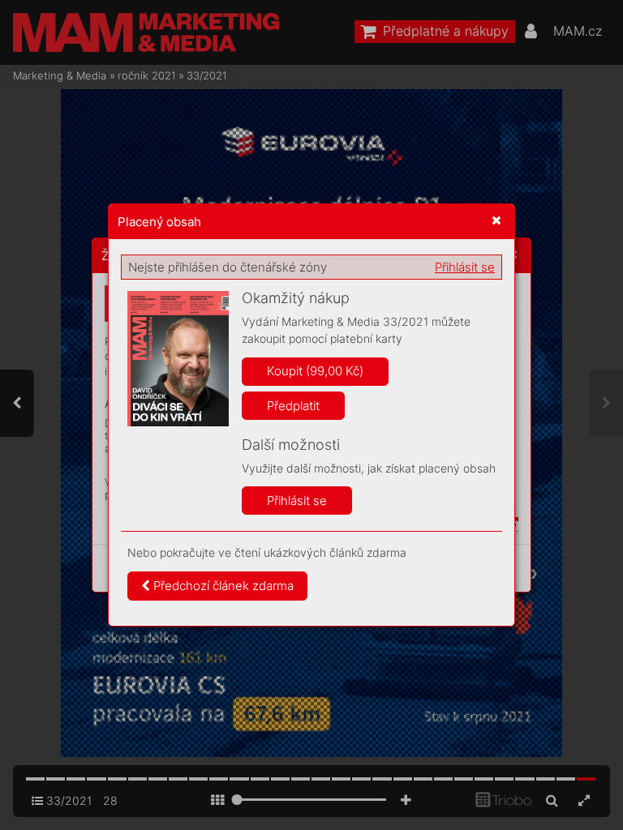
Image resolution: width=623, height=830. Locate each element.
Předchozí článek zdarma (222, 585)
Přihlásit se (465, 267)
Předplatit (293, 405)
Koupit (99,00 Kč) (315, 371)
